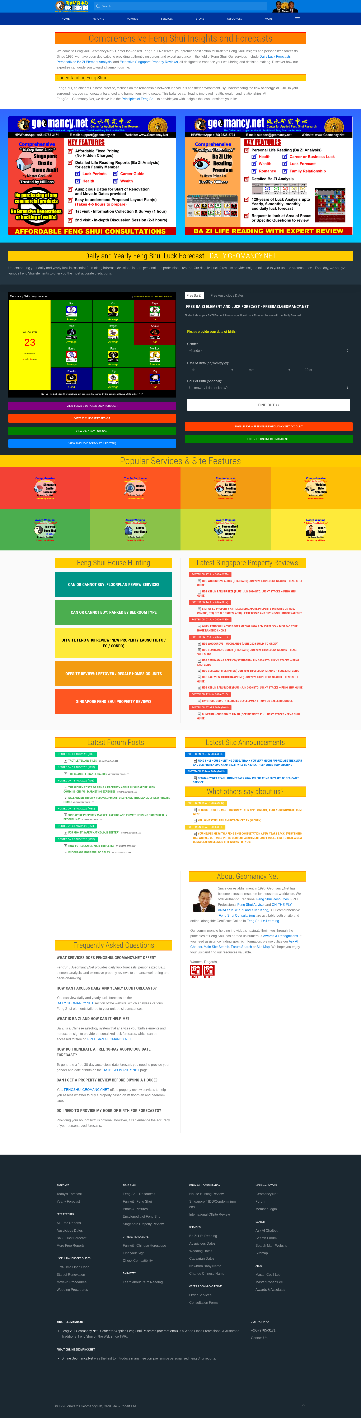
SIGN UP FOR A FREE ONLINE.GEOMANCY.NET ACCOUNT (269, 426)
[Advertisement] (113, 902)
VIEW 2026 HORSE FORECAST (92, 418)
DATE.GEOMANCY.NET (121, 1070)
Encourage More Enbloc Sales (89, 852)
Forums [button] (132, 18)
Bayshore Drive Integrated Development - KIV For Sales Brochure (247, 701)
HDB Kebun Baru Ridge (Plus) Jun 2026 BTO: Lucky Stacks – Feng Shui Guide (252, 687)
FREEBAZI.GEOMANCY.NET (286, 306)
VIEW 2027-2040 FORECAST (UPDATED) (92, 443)
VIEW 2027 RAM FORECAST (92, 430)
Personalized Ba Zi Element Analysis (84, 62)
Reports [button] (98, 18)
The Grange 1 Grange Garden (87, 774)
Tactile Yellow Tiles (82, 760)
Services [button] (167, 18)
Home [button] (65, 18)
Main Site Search (216, 947)
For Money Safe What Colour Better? (93, 832)
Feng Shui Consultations (237, 915)
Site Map (263, 947)
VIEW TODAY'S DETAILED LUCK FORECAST (92, 405)
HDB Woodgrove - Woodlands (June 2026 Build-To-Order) (240, 643)
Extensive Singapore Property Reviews (149, 62)
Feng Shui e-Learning (263, 921)
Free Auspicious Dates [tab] (227, 295)
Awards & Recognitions (280, 936)
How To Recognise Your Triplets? (91, 845)
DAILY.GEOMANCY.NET (243, 256)
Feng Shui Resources (272, 899)
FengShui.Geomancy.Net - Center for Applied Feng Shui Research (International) (119, 1331)
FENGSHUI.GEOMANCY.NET (86, 1089)
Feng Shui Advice (250, 904)
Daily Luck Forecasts (275, 56)
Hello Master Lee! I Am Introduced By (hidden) (229, 820)
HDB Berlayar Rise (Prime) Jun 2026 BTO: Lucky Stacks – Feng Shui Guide (250, 670)
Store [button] (200, 18)
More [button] (268, 18)
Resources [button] (234, 18)
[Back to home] (72, 6)
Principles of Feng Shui (139, 99)
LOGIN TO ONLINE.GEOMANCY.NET (268, 439)
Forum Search (241, 947)
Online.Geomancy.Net (77, 1358)
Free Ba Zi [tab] (194, 295)
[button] (297, 19)
